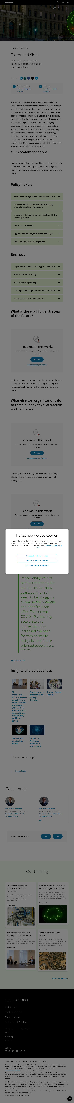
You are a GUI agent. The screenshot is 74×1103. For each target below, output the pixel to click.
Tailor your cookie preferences (37, 565)
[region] (37, 551)
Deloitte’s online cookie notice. (48, 546)
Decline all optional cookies (37, 560)
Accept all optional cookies (37, 556)
